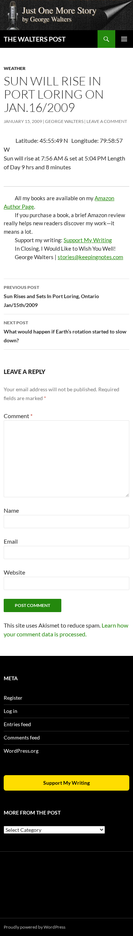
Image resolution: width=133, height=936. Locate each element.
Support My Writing (88, 240)
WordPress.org (21, 751)
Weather (14, 68)
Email (11, 541)
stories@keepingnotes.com (90, 257)
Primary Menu (124, 39)
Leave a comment (106, 121)
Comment (18, 415)
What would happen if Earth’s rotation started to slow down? (65, 331)
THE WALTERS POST (35, 39)
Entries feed (17, 724)
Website (14, 572)
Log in (10, 711)
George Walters (64, 121)
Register (13, 698)
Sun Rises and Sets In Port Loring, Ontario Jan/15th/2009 (51, 296)
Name (11, 510)
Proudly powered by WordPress (34, 927)
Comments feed (22, 737)
